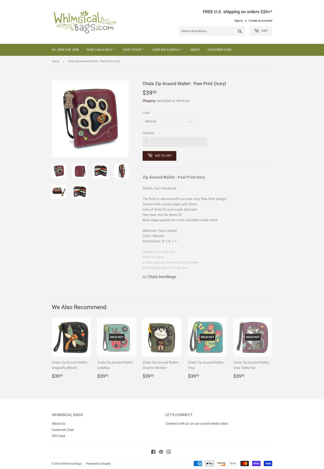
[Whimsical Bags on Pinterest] (161, 452)
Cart (264, 31)
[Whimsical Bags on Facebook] (153, 452)
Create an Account (260, 20)
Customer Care (219, 49)
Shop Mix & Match (166, 49)
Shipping (149, 101)
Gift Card (58, 436)
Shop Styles (132, 49)
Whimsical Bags (71, 463)
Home (55, 61)
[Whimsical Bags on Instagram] (168, 452)
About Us (58, 424)
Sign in (238, 20)
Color (146, 112)
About (195, 49)
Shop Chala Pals (99, 49)
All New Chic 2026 (65, 49)
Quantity (149, 133)
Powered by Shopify (98, 463)
